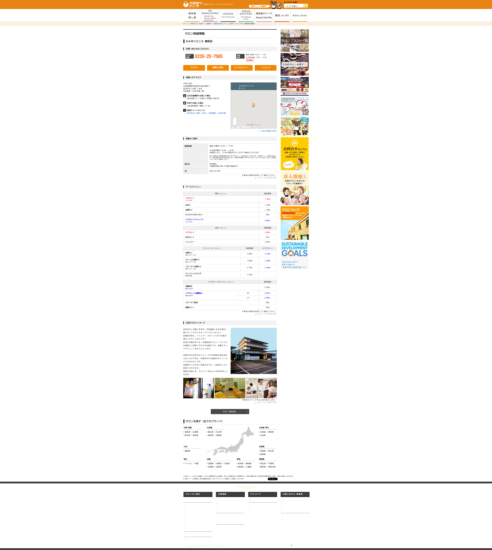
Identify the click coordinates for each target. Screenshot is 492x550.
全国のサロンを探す (197, 23)
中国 (196, 463)
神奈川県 (271, 467)
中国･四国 (188, 428)
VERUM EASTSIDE (191, 518)
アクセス (194, 67)
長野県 (219, 435)
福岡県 (187, 451)
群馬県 (263, 454)
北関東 (261, 446)
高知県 (195, 435)
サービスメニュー (242, 67)
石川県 (219, 432)
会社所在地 (222, 507)
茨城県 (263, 451)
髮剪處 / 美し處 (191, 505)
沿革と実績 (222, 510)
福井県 (210, 435)
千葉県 (271, 463)
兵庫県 (210, 467)
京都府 (219, 463)
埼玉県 (263, 463)
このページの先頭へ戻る (267, 177)
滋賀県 (210, 463)
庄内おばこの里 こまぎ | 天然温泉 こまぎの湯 (206, 113)
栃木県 (271, 451)
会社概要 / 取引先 (224, 503)
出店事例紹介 (222, 530)
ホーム (185, 23)
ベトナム (188, 463)
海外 (185, 459)
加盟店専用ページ (256, 505)
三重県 (248, 467)
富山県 (210, 432)
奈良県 (219, 467)
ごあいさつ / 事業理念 (226, 500)
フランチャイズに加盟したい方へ (262, 500)
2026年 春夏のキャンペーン (195, 539)
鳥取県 (187, 432)
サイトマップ (287, 519)
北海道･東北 (264, 428)
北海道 (263, 432)
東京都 (263, 467)
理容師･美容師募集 (289, 503)
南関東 (261, 459)
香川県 (187, 435)
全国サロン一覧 (191, 534)
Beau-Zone (189, 529)
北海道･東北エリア (219, 23)
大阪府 (227, 463)
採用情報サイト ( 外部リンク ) (294, 507)
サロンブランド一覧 (193, 500)
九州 (185, 446)
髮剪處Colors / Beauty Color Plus (198, 522)
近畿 (209, 459)
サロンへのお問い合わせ (291, 500)
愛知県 (240, 467)
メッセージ (265, 67)
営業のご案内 (218, 67)
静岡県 (248, 463)
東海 (238, 459)
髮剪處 (208, 23)
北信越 (209, 428)
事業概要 (221, 527)
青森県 (271, 432)
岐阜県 (240, 463)
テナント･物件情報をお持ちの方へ (295, 510)
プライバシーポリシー (290, 515)
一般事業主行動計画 (225, 522)
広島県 (195, 432)
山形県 (231, 23)
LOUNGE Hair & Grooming (194, 515)
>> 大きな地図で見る (267, 131)
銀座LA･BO (189, 525)
